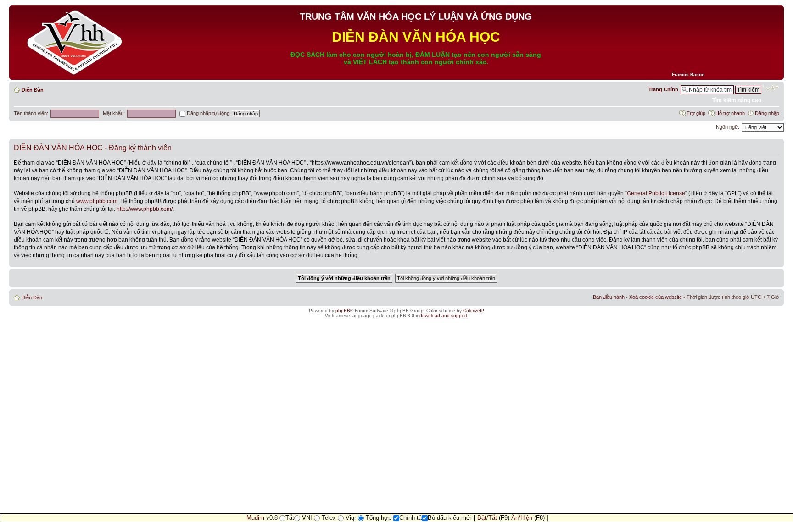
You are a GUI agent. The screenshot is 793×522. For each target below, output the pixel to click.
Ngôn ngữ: (727, 127)
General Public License (656, 193)
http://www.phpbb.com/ (145, 209)
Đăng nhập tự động (207, 113)
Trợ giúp (696, 113)
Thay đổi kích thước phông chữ (772, 88)
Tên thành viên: (31, 113)
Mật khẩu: (114, 113)
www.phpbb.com (96, 201)
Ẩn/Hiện (521, 517)
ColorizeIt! (473, 310)
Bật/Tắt (487, 517)
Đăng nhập (767, 113)
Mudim (255, 517)
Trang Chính (663, 89)
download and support (443, 315)
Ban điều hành (609, 297)
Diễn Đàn (33, 90)
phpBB (342, 310)
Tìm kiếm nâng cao (736, 100)
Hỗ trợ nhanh (730, 113)
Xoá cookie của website (655, 297)
